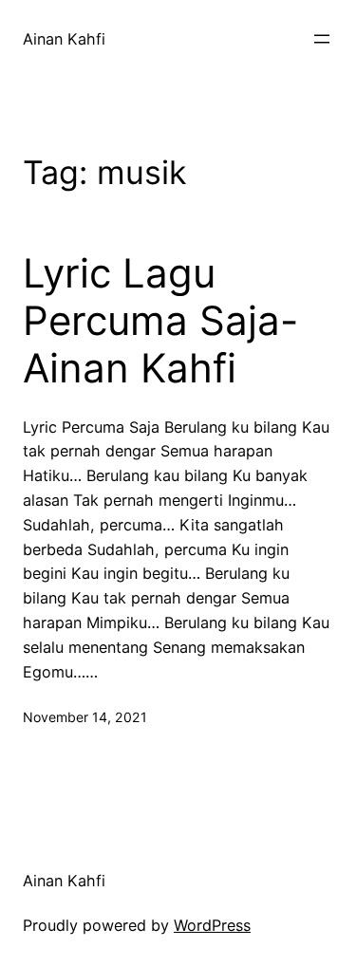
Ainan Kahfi (64, 38)
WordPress (212, 925)
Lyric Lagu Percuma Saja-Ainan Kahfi (160, 321)
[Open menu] (321, 39)
